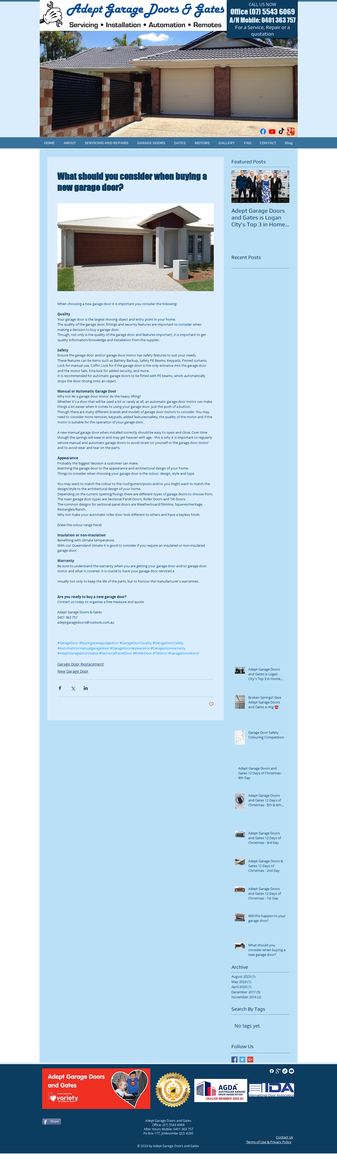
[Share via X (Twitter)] (72, 688)
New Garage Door (72, 671)
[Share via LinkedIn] (85, 688)
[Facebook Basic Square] (234, 1060)
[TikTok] (281, 131)
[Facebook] (263, 131)
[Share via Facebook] (59, 688)
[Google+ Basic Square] (250, 1060)
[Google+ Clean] (278, 1071)
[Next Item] (281, 187)
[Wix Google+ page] (291, 131)
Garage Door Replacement (80, 664)
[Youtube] (272, 131)
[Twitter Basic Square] (242, 1060)
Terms (251, 1142)
